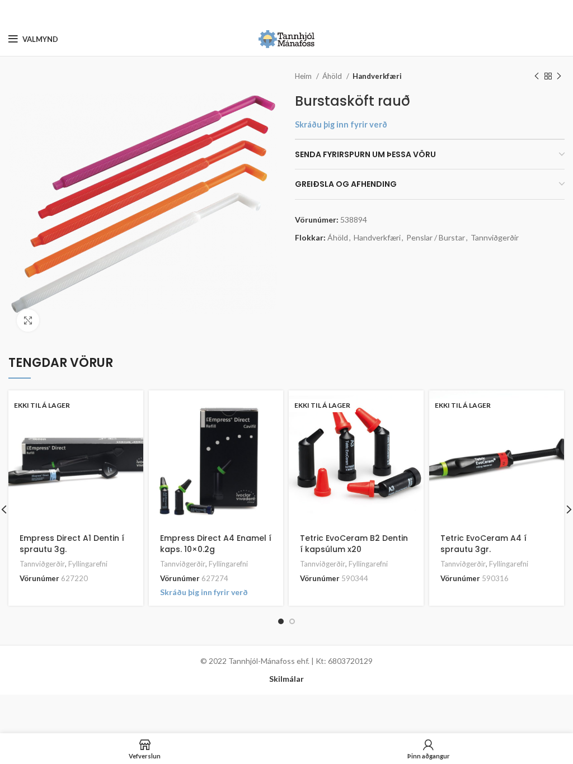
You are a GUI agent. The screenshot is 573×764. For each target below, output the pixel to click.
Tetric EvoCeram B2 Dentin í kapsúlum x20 (354, 543)
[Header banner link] (269, 11)
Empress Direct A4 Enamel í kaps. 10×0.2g (215, 543)
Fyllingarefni (87, 563)
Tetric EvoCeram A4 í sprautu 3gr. (483, 543)
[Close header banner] (559, 11)
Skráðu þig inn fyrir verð (341, 124)
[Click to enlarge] (28, 320)
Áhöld (333, 76)
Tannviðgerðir (495, 237)
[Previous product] (536, 76)
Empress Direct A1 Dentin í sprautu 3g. (72, 543)
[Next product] (559, 76)
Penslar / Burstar (435, 237)
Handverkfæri (377, 76)
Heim (304, 76)
